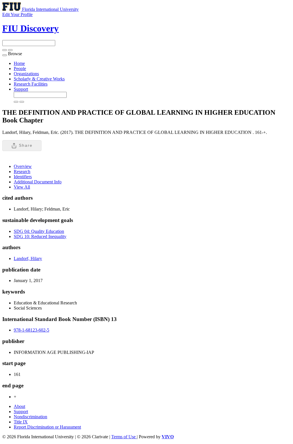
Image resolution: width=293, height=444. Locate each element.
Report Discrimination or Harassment (47, 427)
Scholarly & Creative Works (39, 78)
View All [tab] (22, 187)
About (19, 406)
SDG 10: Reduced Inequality (40, 236)
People (20, 68)
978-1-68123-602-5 (31, 330)
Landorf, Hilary (28, 258)
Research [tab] (22, 171)
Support (21, 89)
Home (19, 63)
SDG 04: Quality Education (39, 231)
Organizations (26, 73)
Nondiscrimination (30, 416)
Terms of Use (124, 436)
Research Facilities (30, 84)
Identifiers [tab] (23, 176)
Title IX (21, 421)
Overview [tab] (23, 166)
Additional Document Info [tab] (38, 181)
